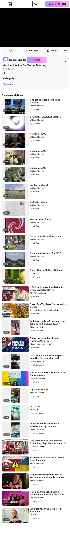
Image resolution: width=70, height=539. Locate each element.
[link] (14, 59)
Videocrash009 (38, 134)
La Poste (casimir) (39, 202)
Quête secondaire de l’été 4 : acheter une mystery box (45, 425)
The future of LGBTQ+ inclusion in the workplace (48, 373)
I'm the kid (35, 406)
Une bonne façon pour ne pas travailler (45, 101)
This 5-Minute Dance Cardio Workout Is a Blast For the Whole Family (47, 493)
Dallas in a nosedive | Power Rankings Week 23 (44, 339)
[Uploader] (42, 4)
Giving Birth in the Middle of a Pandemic (45, 510)
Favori (54, 50)
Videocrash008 (38, 151)
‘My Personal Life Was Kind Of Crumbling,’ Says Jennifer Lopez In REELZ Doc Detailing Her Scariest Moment (48, 442)
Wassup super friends (41, 219)
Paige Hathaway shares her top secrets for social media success (47, 476)
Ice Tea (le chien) (39, 185)
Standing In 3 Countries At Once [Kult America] (47, 459)
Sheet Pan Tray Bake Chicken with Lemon (48, 305)
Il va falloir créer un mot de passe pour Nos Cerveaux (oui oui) (47, 356)
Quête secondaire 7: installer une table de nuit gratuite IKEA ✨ (47, 322)
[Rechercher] (35, 4)
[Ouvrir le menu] (4, 4)
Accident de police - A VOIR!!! (46, 253)
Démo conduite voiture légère (46, 236)
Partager (33, 50)
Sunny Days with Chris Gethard (46, 270)
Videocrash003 (38, 168)
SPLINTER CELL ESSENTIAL (45, 117)
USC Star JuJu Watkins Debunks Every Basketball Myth (46, 288)
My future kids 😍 (39, 389)
